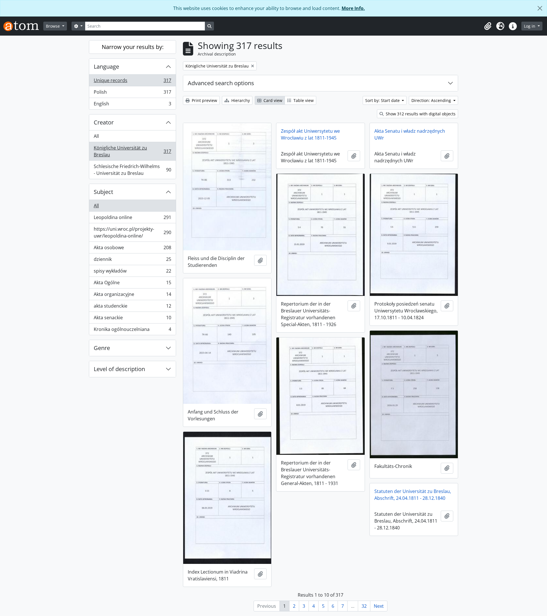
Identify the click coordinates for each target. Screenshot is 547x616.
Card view (272, 100)
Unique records (132, 81)
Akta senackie (132, 319)
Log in (530, 26)
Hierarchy (240, 100)
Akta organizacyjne (132, 295)
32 (364, 606)
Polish (132, 93)
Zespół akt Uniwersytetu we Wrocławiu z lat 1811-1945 (310, 134)
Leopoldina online (132, 218)
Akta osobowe (132, 248)
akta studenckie (132, 307)
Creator (104, 122)
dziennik (132, 260)
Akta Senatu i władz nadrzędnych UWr (409, 134)
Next (379, 606)
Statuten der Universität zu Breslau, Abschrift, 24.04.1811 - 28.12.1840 (412, 494)
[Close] (540, 8)
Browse (53, 26)
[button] (487, 26)
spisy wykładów (132, 272)
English (132, 105)
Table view (303, 100)
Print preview (204, 100)
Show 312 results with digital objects (420, 113)
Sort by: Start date (383, 100)
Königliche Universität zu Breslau (132, 151)
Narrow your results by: (133, 47)
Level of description (119, 369)
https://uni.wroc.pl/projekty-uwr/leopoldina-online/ (132, 232)
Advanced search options (221, 83)
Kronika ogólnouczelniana (132, 330)
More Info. (353, 8)
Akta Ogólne (132, 283)
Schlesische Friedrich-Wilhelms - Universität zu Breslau (132, 169)
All (96, 136)
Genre (102, 348)
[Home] (23, 26)
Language (106, 66)
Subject (103, 192)
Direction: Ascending (431, 100)
